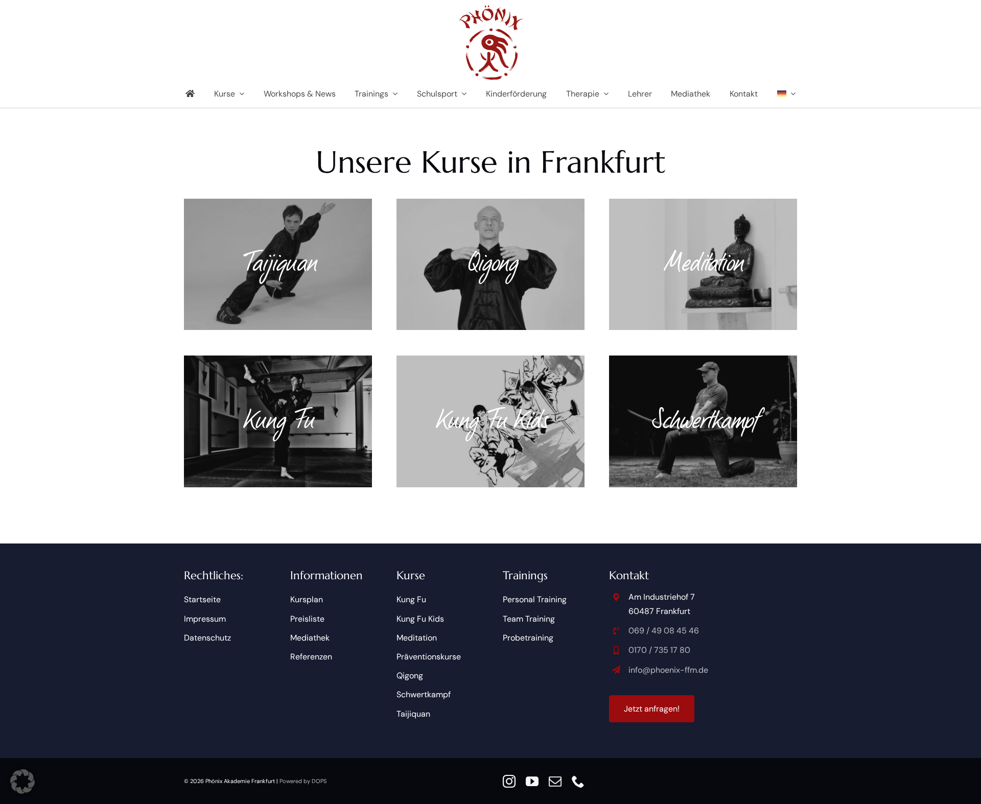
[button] (22, 781)
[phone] (578, 781)
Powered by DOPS (302, 781)
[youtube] (532, 781)
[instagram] (509, 781)
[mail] (555, 781)
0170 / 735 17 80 (659, 650)
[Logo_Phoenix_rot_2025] (491, 9)
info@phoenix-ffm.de (668, 670)
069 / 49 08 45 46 (663, 630)
